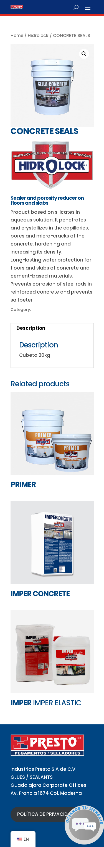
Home (17, 35)
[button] (84, 54)
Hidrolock (38, 35)
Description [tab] (30, 328)
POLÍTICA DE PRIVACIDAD (45, 814)
